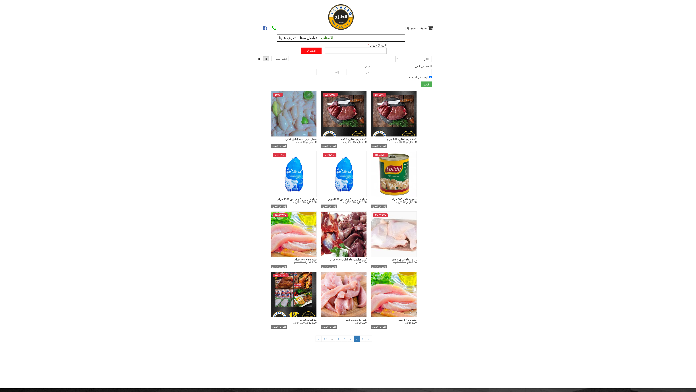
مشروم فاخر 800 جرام (404, 199)
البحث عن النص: (423, 66)
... (332, 338)
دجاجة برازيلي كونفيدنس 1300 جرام (297, 199)
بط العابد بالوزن (308, 319)
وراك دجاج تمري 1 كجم (404, 259)
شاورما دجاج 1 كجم (356, 319)
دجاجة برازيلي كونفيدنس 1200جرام (347, 199)
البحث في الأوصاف (418, 77)
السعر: (367, 66)
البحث (426, 84)
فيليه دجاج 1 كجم (407, 319)
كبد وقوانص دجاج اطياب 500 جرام (348, 259)
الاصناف (327, 38)
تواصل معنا (308, 38)
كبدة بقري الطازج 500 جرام (402, 139)
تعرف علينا (287, 38)
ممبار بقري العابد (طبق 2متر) (301, 139)
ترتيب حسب (281, 58)
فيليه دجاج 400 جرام (306, 259)
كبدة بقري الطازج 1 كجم (354, 139)
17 (325, 338)
